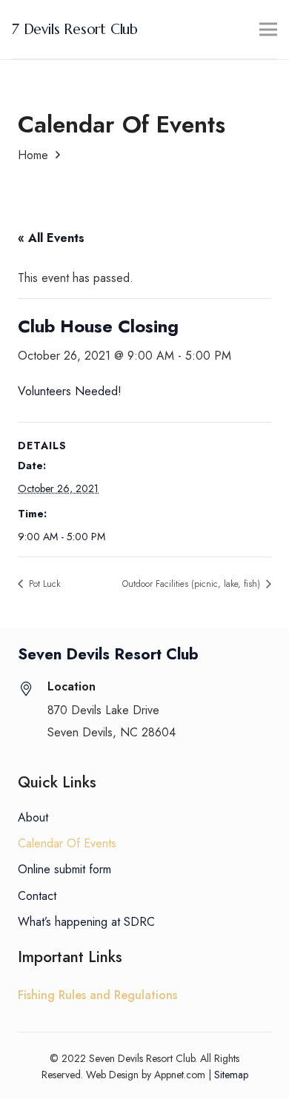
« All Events (51, 237)
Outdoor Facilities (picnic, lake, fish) (192, 584)
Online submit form (64, 869)
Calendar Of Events (67, 843)
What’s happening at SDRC (86, 921)
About (33, 817)
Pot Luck (43, 584)
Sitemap (231, 1074)
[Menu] (268, 29)
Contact (37, 895)
